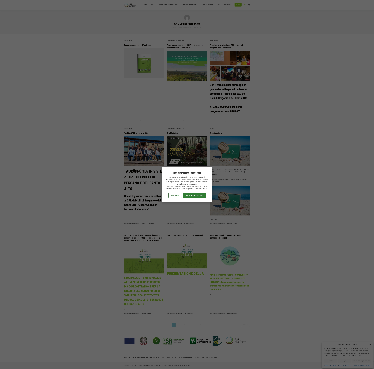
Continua (175, 195)
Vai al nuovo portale (194, 195)
